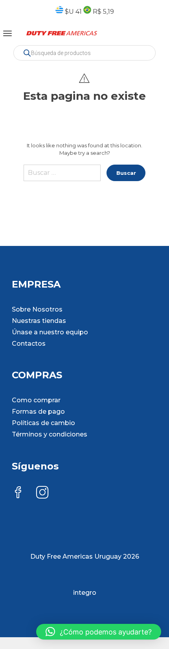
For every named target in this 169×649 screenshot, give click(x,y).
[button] (98, 632)
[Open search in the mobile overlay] (84, 53)
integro (84, 592)
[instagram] (42, 493)
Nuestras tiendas (39, 320)
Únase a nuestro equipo (50, 332)
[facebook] (18, 493)
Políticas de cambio (43, 423)
